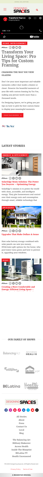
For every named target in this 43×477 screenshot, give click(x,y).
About (21, 420)
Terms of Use (27, 469)
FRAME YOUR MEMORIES (11, 115)
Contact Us (21, 426)
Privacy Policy (16, 469)
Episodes (8, 208)
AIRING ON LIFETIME (21, 2)
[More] (19, 47)
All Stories (22, 416)
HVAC (6, 260)
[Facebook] (10, 47)
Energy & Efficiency (15, 155)
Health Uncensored (21, 456)
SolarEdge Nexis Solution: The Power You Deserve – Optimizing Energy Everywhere (20, 184)
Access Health (21, 446)
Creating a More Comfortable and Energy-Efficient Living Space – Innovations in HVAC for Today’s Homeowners (18, 291)
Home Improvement (14, 43)
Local (21, 430)
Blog (21, 433)
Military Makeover (21, 443)
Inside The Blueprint (21, 449)
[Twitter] (13, 47)
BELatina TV (22, 453)
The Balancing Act (21, 440)
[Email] (16, 47)
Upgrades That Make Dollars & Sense (20, 234)
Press (21, 423)
